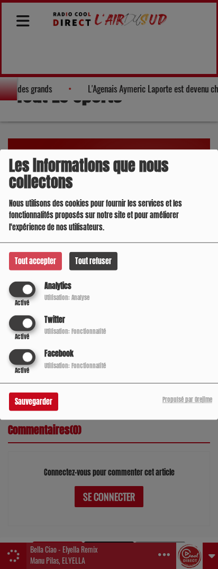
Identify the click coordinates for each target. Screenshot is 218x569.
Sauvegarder (33, 401)
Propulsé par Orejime (187, 399)
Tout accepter (35, 260)
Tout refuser (93, 260)
